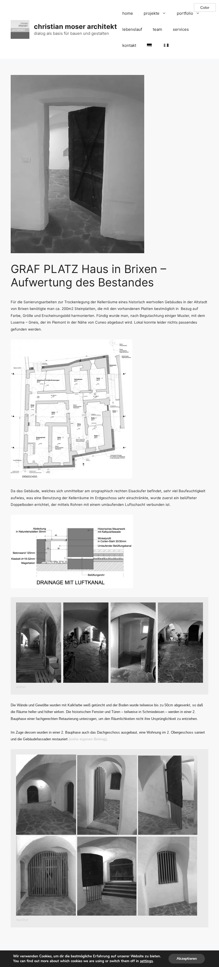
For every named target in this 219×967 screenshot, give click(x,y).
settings (146, 961)
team (157, 29)
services (181, 29)
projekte (151, 13)
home (127, 13)
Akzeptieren (187, 958)
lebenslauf (132, 29)
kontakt (129, 45)
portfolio (185, 13)
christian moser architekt (75, 26)
